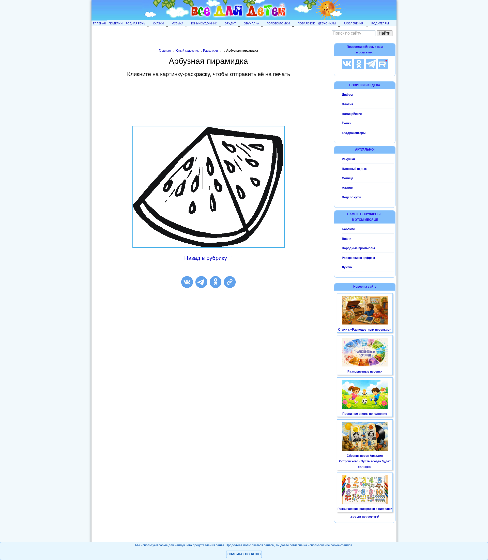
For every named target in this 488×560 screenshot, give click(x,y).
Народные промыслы (358, 248)
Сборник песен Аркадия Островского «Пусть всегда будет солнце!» (365, 461)
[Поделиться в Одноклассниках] (215, 282)
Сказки (158, 23)
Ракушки (348, 159)
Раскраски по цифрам (358, 258)
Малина (348, 188)
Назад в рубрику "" (208, 258)
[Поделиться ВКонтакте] (187, 282)
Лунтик (347, 267)
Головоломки (278, 23)
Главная (99, 23)
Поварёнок (306, 23)
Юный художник (204, 23)
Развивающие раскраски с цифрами (365, 509)
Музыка (177, 23)
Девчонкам (327, 23)
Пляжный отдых (354, 169)
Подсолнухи (351, 197)
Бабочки (348, 229)
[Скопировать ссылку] (230, 282)
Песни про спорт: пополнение (364, 414)
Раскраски (210, 50)
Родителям (380, 23)
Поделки (116, 23)
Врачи (346, 239)
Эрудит (230, 23)
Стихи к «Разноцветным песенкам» (364, 329)
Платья (347, 104)
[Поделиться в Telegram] (201, 282)
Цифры (347, 94)
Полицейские (352, 114)
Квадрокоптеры (353, 133)
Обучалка (251, 23)
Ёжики (346, 123)
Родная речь (135, 23)
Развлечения (353, 23)
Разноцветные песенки (364, 371)
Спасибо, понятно (244, 554)
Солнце (347, 178)
